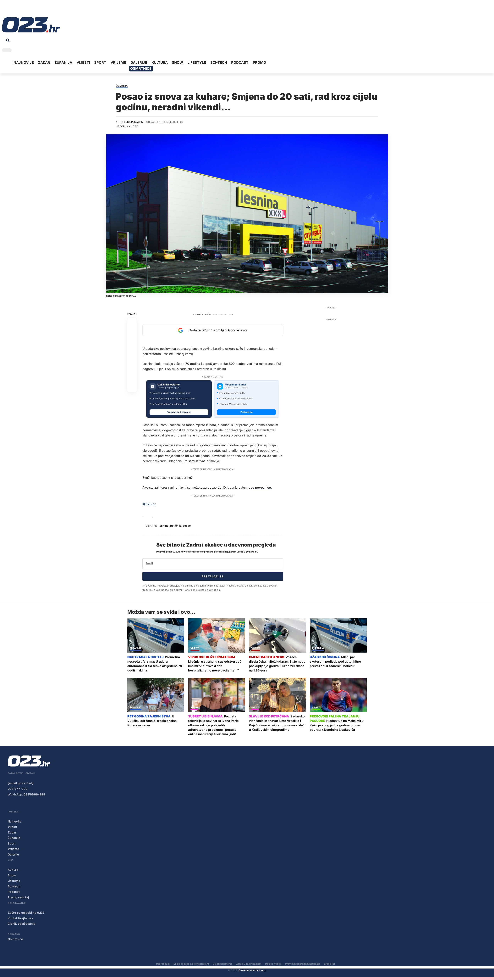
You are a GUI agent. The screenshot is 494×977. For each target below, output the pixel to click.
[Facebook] (4, 9)
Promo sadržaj (18, 897)
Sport (316, 707)
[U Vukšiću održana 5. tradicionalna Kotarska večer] (155, 695)
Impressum (163, 963)
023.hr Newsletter (168, 384)
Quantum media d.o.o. (252, 970)
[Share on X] (132, 332)
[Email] (132, 387)
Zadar (12, 832)
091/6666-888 (34, 794)
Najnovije (14, 821)
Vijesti (194, 648)
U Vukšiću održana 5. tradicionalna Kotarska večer (152, 720)
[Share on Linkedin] (132, 350)
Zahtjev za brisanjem (248, 963)
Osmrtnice (15, 939)
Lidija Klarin (134, 122)
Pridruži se (246, 412)
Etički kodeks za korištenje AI (191, 963)
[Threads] (40, 9)
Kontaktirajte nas (20, 918)
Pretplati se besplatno (179, 412)
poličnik (175, 525)
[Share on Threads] (132, 369)
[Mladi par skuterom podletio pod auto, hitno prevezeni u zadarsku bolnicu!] (338, 635)
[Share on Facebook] (132, 322)
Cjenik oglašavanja (21, 923)
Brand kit (329, 963)
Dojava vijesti (273, 963)
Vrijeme (13, 849)
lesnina (163, 525)
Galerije (13, 854)
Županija (122, 86)
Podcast (14, 892)
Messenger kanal (235, 384)
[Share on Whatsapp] (132, 341)
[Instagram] (16, 9)
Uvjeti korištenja (222, 963)
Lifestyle (14, 881)
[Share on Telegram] (132, 359)
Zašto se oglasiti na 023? (26, 912)
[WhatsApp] (34, 9)
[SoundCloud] (28, 9)
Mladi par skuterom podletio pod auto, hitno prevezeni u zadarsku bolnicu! (335, 661)
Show (194, 707)
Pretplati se (213, 576)
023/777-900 (17, 789)
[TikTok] (22, 9)
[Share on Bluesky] (132, 378)
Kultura (13, 870)
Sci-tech (14, 886)
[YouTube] (10, 9)
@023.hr (149, 504)
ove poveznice (260, 487)
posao (187, 525)
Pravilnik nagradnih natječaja (302, 963)
